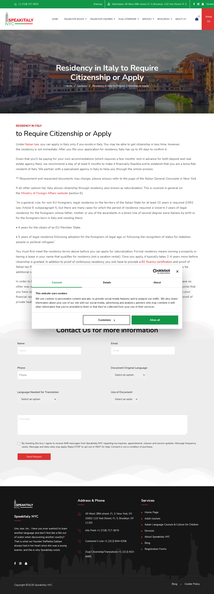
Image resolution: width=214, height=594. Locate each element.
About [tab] (157, 282)
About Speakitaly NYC (157, 536)
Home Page (151, 512)
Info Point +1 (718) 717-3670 (102, 530)
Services (149, 530)
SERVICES (146, 19)
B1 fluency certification (156, 262)
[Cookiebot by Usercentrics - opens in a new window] (155, 271)
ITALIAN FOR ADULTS (74, 19)
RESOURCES (163, 19)
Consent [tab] (57, 282)
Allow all (155, 320)
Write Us (207, 19)
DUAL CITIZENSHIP (127, 19)
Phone (21, 368)
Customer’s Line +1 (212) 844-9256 (106, 541)
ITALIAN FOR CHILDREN (101, 19)
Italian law (32, 144)
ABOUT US (180, 19)
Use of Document (121, 392)
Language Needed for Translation (38, 392)
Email (114, 343)
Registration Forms (155, 549)
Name (21, 343)
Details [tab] (107, 282)
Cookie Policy (192, 584)
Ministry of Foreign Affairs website (44, 193)
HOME (55, 19)
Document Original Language (129, 368)
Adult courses (152, 518)
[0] (196, 19)
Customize (104, 320)
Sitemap (98, 4)
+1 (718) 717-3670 (28, 4)
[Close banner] (177, 271)
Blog (147, 543)
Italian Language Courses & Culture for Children (171, 524)
